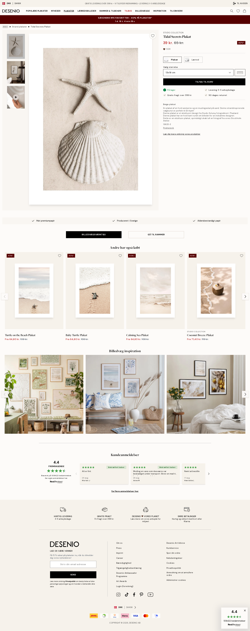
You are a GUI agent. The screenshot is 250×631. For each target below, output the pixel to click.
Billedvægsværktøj (94, 234)
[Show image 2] (16, 72)
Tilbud (128, 11)
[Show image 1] (16, 46)
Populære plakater (37, 11)
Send (73, 574)
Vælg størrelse (170, 67)
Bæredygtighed (123, 563)
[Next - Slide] (245, 296)
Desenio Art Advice (176, 543)
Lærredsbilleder (87, 11)
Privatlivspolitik (174, 568)
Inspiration (159, 11)
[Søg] (232, 11)
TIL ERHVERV (176, 11)
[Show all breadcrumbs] (5, 26)
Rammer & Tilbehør (110, 11)
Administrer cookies (176, 580)
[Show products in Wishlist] (238, 11)
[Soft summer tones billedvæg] (44, 394)
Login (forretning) (124, 586)
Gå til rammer (156, 234)
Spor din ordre (173, 553)
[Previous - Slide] (4, 296)
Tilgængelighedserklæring (129, 568)
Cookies (170, 563)
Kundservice (173, 548)
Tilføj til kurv (204, 82)
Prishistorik (168, 128)
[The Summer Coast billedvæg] (125, 394)
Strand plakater (19, 26)
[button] (240, 72)
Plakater (69, 11)
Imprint (119, 553)
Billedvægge (142, 11)
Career (119, 558)
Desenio (133, 623)
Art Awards (121, 581)
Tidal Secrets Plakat (40, 26)
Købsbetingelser (174, 558)
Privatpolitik (70, 581)
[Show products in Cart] (244, 11)
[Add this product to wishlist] (152, 35)
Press (119, 548)
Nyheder (55, 11)
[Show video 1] (16, 97)
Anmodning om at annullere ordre (180, 573)
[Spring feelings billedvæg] (206, 394)
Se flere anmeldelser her (124, 491)
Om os (119, 543)
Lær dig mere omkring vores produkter (181, 134)
